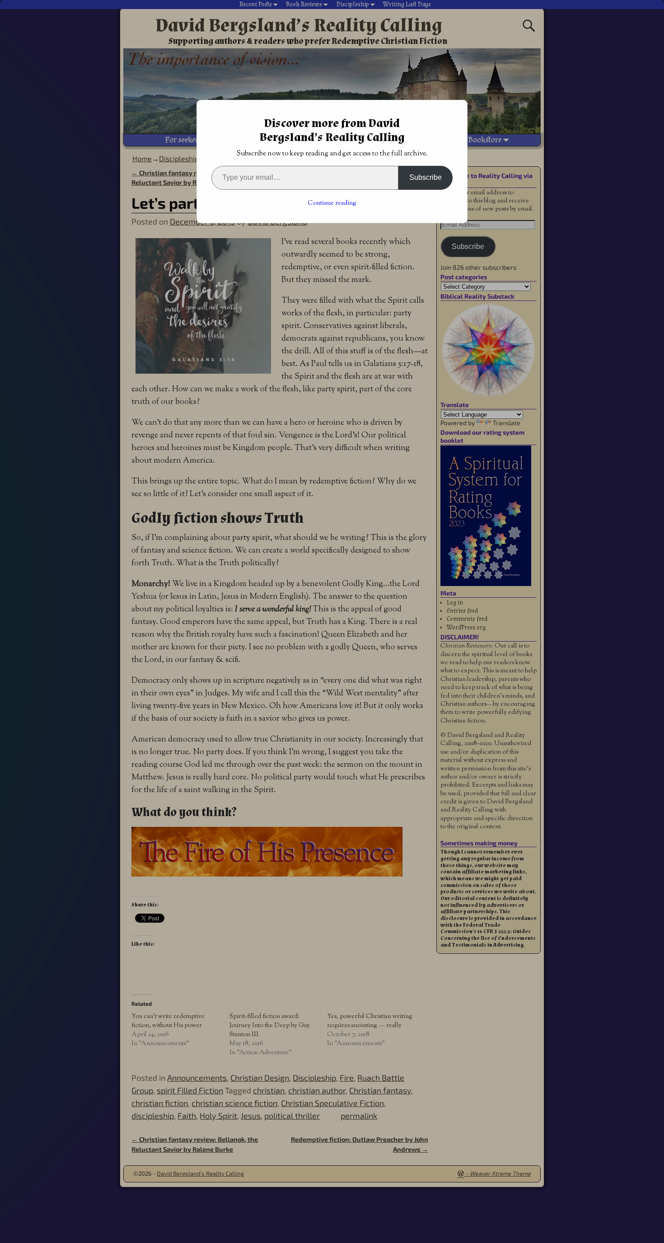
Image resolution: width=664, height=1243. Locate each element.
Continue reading (332, 203)
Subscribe (425, 177)
